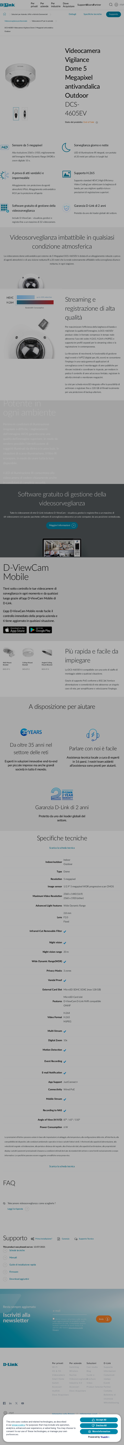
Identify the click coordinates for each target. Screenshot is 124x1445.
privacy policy (18, 1425)
